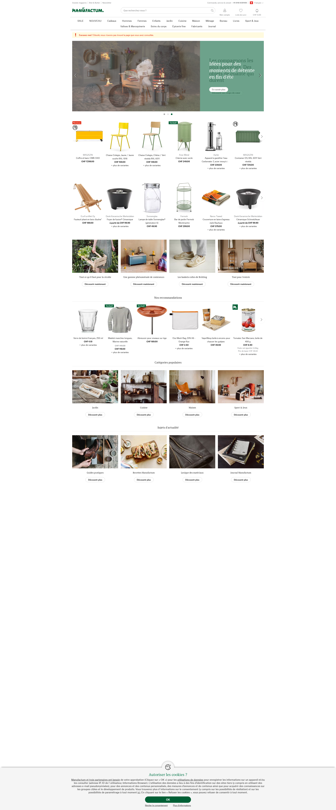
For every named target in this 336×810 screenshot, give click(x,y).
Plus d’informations (182, 805)
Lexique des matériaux (192, 472)
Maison (192, 407)
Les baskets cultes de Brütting (192, 277)
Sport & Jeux (240, 407)
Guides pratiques (95, 472)
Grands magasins (79, 3)
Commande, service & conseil (227, 3)
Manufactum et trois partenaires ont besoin (95, 779)
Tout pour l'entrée (241, 277)
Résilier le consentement (156, 805)
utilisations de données (190, 779)
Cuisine (144, 407)
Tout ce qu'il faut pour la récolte (95, 277)
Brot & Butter (94, 3)
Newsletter (106, 3)
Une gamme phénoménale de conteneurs (143, 277)
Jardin (95, 407)
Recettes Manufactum (144, 472)
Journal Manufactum (240, 472)
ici (139, 792)
